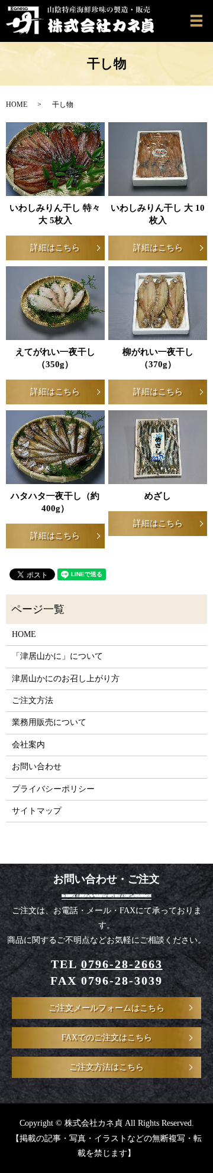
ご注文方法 (32, 700)
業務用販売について (49, 722)
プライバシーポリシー (53, 789)
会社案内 (28, 744)
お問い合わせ (37, 766)
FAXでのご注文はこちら (107, 1037)
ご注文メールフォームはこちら (106, 1008)
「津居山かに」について (57, 656)
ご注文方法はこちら (106, 1067)
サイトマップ (37, 810)
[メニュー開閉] (196, 21)
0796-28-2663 (122, 964)
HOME (16, 104)
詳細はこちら (55, 247)
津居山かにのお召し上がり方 (66, 678)
